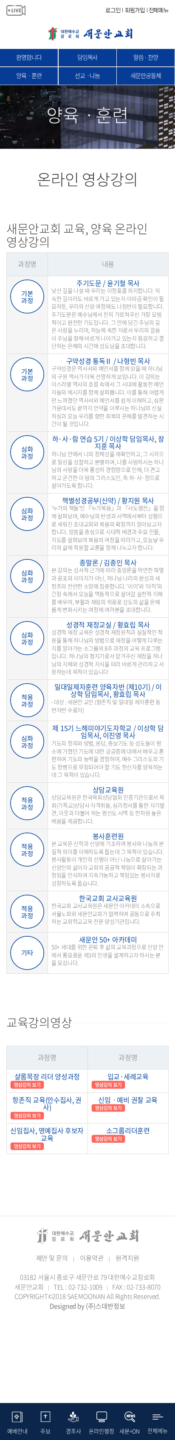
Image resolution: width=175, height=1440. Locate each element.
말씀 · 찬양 (145, 57)
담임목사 (87, 57)
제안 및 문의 (52, 1258)
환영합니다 (28, 57)
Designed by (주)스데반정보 (87, 1306)
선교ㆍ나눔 (87, 75)
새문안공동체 (145, 75)
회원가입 (135, 10)
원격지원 (127, 1258)
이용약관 (91, 1258)
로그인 (113, 10)
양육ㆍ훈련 (28, 75)
